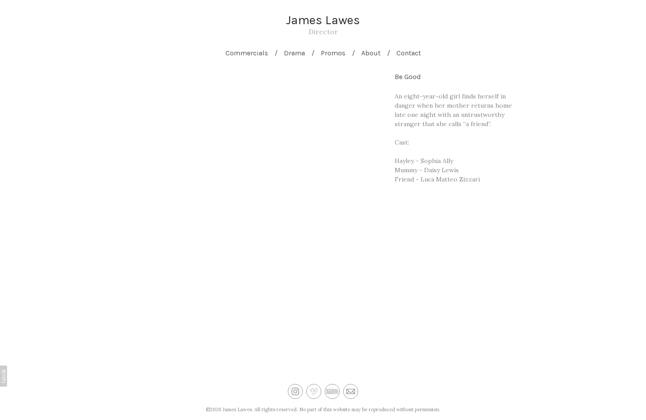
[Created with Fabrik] (3, 376)
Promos (333, 53)
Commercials (246, 53)
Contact (408, 53)
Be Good (408, 76)
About (371, 53)
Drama (294, 53)
